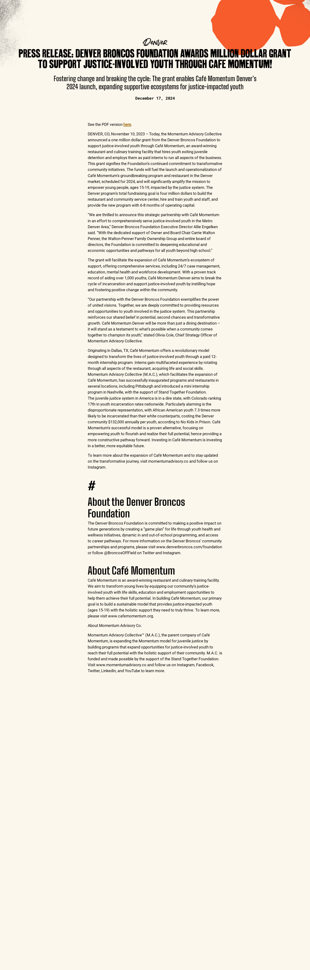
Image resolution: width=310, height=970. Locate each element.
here (127, 124)
